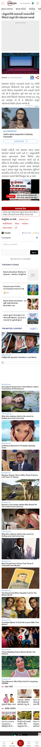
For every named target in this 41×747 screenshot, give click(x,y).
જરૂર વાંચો (9, 686)
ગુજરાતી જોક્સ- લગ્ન (9, 704)
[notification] (37, 3)
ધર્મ (16, 227)
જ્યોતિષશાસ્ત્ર (7, 223)
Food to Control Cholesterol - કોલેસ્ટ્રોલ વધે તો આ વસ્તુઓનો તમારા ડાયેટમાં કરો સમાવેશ (8, 723)
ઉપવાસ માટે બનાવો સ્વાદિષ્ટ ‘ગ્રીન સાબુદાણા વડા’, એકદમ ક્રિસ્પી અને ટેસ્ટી (24, 723)
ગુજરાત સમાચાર (7, 8)
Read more (11, 196)
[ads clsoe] (39, 734)
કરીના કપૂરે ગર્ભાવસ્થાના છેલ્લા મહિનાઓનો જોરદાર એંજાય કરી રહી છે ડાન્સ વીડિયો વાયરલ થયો (20, 213)
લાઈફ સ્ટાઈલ (7, 227)
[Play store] (33, 3)
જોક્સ (17, 223)
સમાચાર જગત (23, 219)
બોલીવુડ (32, 8)
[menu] (3, 3)
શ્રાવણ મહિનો (21, 8)
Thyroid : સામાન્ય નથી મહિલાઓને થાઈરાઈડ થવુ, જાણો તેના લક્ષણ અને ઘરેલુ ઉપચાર (24, 702)
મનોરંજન (25, 223)
